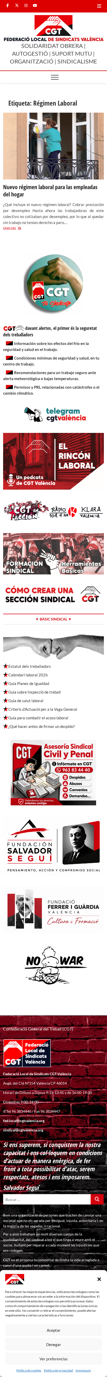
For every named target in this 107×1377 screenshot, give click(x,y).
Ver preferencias (53, 1358)
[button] (99, 1279)
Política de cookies (28, 1370)
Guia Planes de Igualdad (28, 683)
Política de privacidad (58, 1370)
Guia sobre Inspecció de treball (34, 692)
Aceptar (54, 1330)
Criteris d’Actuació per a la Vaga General (42, 709)
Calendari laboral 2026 (28, 675)
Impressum (83, 1370)
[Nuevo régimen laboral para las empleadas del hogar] (53, 146)
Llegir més (16, 228)
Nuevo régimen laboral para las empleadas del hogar (50, 190)
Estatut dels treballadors (29, 666)
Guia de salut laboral (25, 700)
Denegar (53, 1344)
